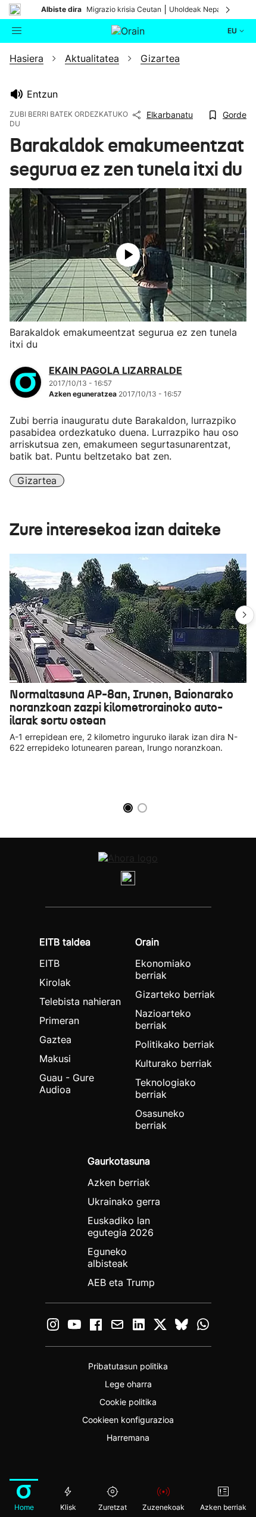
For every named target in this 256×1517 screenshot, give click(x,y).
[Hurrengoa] (228, 9)
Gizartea (37, 480)
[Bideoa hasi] (128, 255)
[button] (244, 615)
